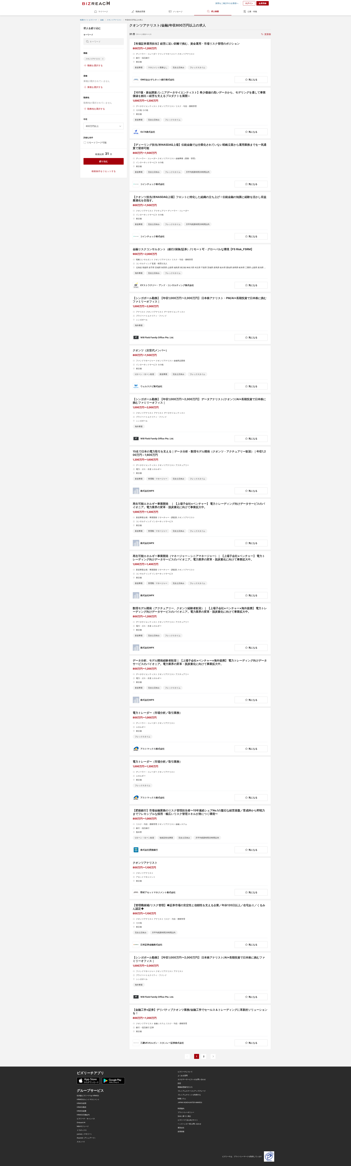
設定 (179, 1083)
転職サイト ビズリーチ (88, 20)
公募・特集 (252, 11)
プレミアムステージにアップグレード (192, 1091)
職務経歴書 (140, 11)
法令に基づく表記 (184, 1116)
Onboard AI (81, 1122)
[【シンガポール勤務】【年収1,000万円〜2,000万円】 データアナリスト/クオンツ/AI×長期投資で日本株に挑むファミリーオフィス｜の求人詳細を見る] (200, 419)
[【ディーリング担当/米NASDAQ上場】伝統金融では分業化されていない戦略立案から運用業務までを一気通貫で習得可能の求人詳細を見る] (200, 165)
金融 (102, 20)
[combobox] (103, 126)
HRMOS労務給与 (83, 1115)
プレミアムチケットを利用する (189, 1095)
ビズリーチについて (185, 1072)
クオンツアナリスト (114, 20)
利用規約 (181, 1108)
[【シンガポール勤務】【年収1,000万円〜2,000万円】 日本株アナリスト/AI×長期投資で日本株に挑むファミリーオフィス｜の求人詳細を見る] (200, 978)
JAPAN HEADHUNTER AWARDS (190, 1102)
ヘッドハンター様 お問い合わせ (189, 1124)
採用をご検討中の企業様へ (226, 3)
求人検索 (215, 11)
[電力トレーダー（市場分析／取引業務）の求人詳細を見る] (200, 731)
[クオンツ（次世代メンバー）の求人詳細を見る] (200, 369)
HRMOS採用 (81, 1103)
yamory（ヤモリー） (84, 1134)
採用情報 (181, 1131)
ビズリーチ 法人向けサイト (188, 1120)
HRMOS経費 (81, 1111)
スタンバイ (81, 1142)
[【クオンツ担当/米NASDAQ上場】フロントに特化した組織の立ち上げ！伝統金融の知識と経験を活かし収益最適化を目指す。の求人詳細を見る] (200, 217)
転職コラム (182, 1098)
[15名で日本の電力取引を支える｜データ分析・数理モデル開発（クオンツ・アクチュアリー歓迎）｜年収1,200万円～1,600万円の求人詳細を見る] (200, 472)
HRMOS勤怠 (81, 1107)
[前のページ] (187, 1056)
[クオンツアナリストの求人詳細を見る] (200, 878)
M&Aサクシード (83, 1126)
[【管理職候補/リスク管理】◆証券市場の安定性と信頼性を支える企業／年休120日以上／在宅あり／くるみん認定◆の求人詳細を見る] (200, 925)
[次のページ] (213, 1056)
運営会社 (181, 1128)
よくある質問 (183, 1075)
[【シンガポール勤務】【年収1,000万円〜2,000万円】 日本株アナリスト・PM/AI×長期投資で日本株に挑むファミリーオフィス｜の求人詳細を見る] (200, 318)
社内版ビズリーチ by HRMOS (88, 1095)
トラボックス (82, 1130)
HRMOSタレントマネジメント (88, 1099)
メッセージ (177, 11)
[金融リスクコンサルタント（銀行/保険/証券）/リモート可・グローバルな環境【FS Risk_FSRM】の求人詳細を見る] (200, 268)
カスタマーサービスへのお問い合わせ (192, 1079)
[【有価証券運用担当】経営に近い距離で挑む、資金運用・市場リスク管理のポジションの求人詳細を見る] (200, 62)
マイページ (103, 11)
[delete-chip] (102, 58)
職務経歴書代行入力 (185, 1087)
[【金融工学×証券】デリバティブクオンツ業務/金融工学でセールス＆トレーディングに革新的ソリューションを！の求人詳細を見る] (200, 1027)
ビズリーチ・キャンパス (86, 1118)
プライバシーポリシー (186, 1112)
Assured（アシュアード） (86, 1138)
